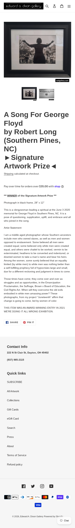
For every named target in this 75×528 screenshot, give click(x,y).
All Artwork (13, 391)
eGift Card (13, 418)
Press (10, 436)
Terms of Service (16, 455)
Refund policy (14, 464)
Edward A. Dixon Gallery (31, 516)
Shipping (8, 173)
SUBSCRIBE (14, 381)
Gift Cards (13, 409)
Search (11, 427)
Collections (13, 400)
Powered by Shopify (53, 516)
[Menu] (69, 6)
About (10, 446)
